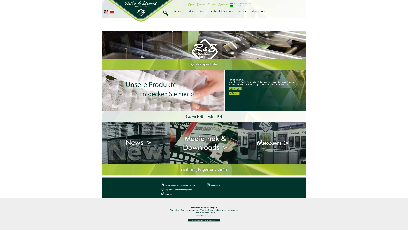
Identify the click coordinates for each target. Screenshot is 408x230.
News (202, 11)
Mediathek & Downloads (222, 11)
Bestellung (224, 4)
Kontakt (202, 4)
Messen (242, 11)
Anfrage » (234, 93)
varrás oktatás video (239, 6)
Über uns (177, 11)
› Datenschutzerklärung (204, 212)
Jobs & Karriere (258, 11)
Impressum (215, 185)
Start (192, 4)
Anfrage (213, 4)
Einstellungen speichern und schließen (204, 220)
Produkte (190, 11)
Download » (235, 89)
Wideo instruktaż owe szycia (242, 3)
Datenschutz (170, 194)
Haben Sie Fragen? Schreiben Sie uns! (180, 185)
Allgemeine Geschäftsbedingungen (178, 190)
